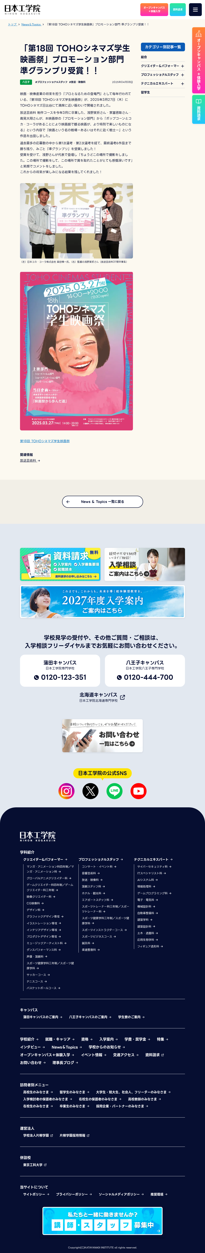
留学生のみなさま (73, 1092)
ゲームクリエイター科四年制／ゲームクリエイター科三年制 (50, 887)
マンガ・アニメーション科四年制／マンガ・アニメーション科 (50, 869)
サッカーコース (37, 975)
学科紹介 (27, 852)
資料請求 (153, 1055)
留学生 (145, 92)
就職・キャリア (58, 1039)
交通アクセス (124, 1055)
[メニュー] (195, 9)
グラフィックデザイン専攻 (44, 916)
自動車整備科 (146, 913)
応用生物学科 (146, 940)
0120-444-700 (148, 677)
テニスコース (35, 981)
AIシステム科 (146, 880)
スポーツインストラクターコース (103, 930)
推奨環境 (158, 1194)
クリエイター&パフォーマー (43, 859)
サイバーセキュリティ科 (153, 866)
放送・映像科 (91, 880)
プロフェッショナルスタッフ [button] (160, 74)
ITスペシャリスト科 (150, 873)
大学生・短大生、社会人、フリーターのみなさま (132, 1092)
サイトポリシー (34, 1194)
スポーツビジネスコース (97, 936)
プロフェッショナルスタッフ (99, 859)
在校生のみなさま (36, 1106)
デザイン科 (34, 910)
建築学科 (143, 920)
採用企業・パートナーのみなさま (120, 1106)
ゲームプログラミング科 (153, 893)
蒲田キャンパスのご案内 (41, 1017)
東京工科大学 (33, 1164)
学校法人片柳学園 (36, 1135)
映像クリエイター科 (39, 897)
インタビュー (31, 1047)
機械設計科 (144, 906)
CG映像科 (34, 903)
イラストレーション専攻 (42, 923)
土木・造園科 (146, 933)
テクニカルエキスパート (152, 859)
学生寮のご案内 (130, 1017)
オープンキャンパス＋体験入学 (45, 1055)
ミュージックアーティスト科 (45, 943)
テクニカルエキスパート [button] (157, 83)
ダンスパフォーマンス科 (42, 950)
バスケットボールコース (42, 988)
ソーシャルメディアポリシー (120, 1194)
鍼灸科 (86, 943)
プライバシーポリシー (72, 1194)
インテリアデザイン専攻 (42, 930)
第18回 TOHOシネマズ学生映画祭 (45, 441)
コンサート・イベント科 (98, 866)
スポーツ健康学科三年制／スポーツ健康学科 (50, 965)
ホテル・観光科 (92, 893)
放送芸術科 (28, 460)
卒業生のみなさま (73, 1106)
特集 (161, 1039)
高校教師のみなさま (143, 1099)
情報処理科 (144, 886)
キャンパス (29, 1010)
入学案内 (107, 1039)
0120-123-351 (63, 677)
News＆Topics (65, 1047)
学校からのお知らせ (105, 1047)
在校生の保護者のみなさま (99, 1099)
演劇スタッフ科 (92, 886)
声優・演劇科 (35, 956)
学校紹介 (28, 1039)
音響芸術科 (89, 873)
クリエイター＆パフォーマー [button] (160, 66)
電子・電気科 (146, 900)
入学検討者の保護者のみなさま (46, 1099)
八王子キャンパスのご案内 (89, 1017)
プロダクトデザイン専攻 (42, 936)
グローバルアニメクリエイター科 (47, 878)
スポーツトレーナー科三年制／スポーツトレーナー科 (105, 909)
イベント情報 (92, 1055)
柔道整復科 (89, 950)
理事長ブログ (63, 1063)
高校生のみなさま (36, 1092)
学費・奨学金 (136, 1039)
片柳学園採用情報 (73, 1135)
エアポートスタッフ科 (96, 900)
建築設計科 (144, 926)
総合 (144, 57)
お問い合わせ (31, 1063)
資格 (85, 1039)
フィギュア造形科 (148, 946)
